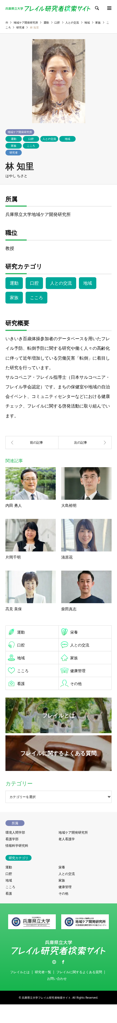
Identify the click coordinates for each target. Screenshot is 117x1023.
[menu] (109, 8)
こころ (31, 146)
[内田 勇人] (32, 442)
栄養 (74, 632)
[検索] (96, 8)
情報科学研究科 (16, 845)
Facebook (63, 962)
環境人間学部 (15, 832)
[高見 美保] (85, 442)
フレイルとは (20, 972)
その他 (76, 683)
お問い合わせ (57, 978)
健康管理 (77, 670)
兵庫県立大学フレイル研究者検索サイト (46, 997)
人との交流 (49, 139)
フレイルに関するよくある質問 (79, 972)
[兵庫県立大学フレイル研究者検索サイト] (47, 8)
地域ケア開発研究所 (20, 132)
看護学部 (12, 839)
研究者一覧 (43, 972)
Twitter (54, 962)
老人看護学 (67, 839)
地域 (67, 139)
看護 (21, 683)
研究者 (14, 152)
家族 (13, 146)
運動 (13, 139)
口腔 (31, 139)
